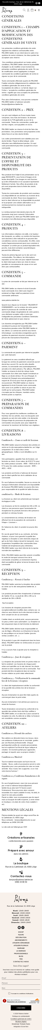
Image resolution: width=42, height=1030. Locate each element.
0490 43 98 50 (21, 882)
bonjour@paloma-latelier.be (21, 880)
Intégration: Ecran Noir (21, 1026)
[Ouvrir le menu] (38, 10)
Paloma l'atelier (24, 1013)
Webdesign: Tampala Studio (21, 1024)
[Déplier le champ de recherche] (24, 10)
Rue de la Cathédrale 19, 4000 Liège (21, 867)
